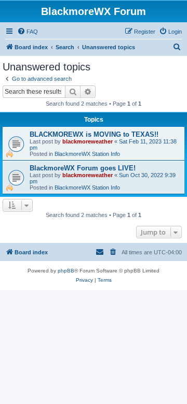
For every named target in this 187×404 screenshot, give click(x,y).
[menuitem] (27, 31)
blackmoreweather (87, 141)
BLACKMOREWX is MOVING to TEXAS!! (94, 134)
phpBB (66, 270)
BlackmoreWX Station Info (87, 154)
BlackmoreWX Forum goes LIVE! (83, 168)
